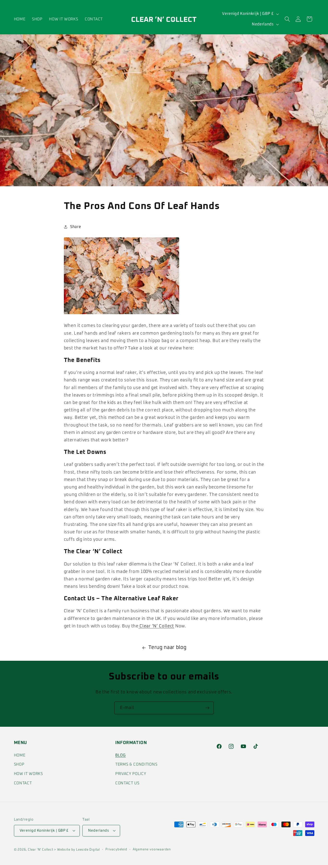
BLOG (120, 755)
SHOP (19, 765)
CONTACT (23, 783)
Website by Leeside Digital (78, 850)
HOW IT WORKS (28, 774)
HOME (19, 755)
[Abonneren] (207, 708)
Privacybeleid (116, 849)
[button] (287, 19)
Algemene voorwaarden (152, 849)
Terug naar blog (167, 647)
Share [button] (75, 227)
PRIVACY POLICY (130, 774)
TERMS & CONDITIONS (136, 765)
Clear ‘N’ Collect (157, 626)
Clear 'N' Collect (40, 850)
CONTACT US (127, 783)
